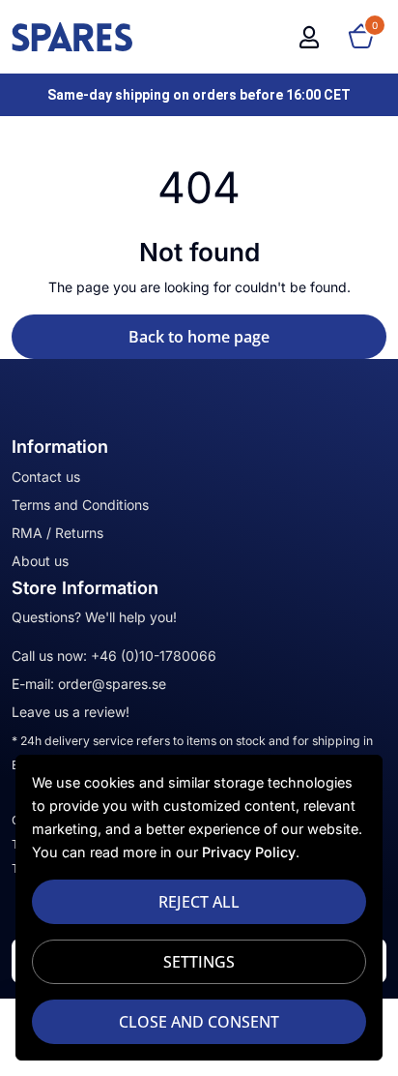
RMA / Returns (57, 532)
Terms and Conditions (80, 504)
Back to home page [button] (199, 336)
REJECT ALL (199, 901)
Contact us (46, 476)
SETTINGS (199, 961)
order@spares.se (112, 683)
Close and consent (199, 1021)
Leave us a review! (70, 711)
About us (40, 561)
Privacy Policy (249, 852)
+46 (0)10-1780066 (153, 655)
